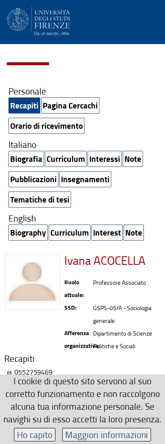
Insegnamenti (85, 179)
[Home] (38, 20)
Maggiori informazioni (106, 434)
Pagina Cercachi (70, 105)
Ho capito (34, 434)
